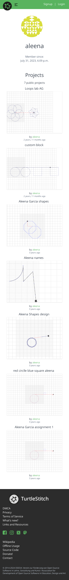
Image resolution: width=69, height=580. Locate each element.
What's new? (10, 520)
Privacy (7, 512)
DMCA (6, 508)
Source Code (11, 550)
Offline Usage (11, 546)
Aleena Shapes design (34, 314)
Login (61, 4)
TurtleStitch (35, 498)
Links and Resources (15, 524)
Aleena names (34, 258)
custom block (34, 145)
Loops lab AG (34, 88)
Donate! (8, 554)
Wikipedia (9, 542)
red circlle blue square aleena (34, 371)
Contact (8, 558)
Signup (48, 4)
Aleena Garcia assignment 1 (34, 427)
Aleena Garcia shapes (34, 201)
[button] (16, 5)
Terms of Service (13, 516)
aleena (36, 136)
